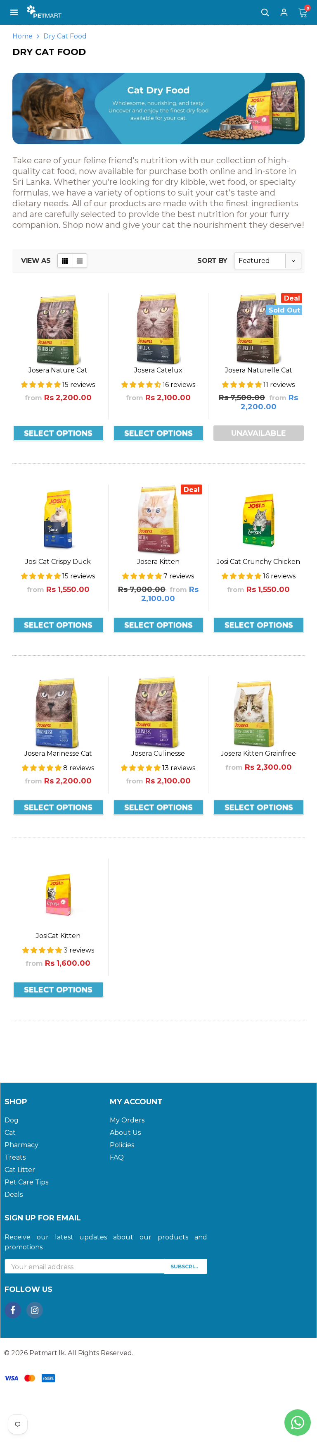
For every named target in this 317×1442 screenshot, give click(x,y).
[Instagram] (34, 1310)
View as (36, 261)
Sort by (212, 261)
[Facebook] (13, 1310)
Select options (58, 433)
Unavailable (258, 433)
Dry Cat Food (65, 36)
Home (22, 36)
